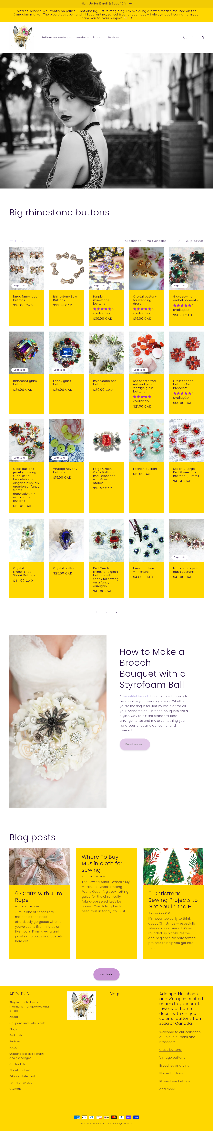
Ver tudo (106, 974)
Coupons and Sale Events (27, 1023)
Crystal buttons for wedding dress (145, 300)
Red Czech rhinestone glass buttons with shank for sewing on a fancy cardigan (106, 577)
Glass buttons (170, 1050)
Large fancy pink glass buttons (185, 570)
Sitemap (15, 1088)
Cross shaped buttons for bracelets (183, 384)
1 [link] (96, 612)
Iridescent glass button (25, 382)
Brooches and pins (174, 1065)
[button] (56, 37)
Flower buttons (171, 1073)
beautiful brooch (136, 696)
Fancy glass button (62, 382)
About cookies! (19, 1070)
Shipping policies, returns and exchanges (26, 1056)
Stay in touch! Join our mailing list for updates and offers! (29, 1006)
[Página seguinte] (117, 612)
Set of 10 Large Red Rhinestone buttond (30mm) (186, 472)
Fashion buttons (145, 469)
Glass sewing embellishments (185, 298)
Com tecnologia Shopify (119, 1123)
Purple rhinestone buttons (101, 300)
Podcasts (16, 1035)
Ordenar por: (134, 241)
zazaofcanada (97, 1123)
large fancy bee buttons (25, 298)
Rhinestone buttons (175, 1081)
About (13, 1017)
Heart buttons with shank (143, 570)
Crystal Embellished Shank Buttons (24, 572)
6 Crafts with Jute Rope (38, 896)
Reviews (14, 1041)
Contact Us (17, 1064)
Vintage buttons (172, 1057)
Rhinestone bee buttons (105, 382)
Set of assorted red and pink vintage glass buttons (144, 386)
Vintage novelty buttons (65, 470)
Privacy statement (22, 1076)
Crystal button (64, 568)
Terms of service (20, 1082)
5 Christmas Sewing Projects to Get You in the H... (173, 900)
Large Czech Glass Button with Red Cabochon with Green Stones (106, 476)
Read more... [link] (134, 744)
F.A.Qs (13, 1047)
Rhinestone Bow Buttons (65, 298)
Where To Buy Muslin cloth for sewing (102, 863)
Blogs (13, 1029)
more (171, 1089)
